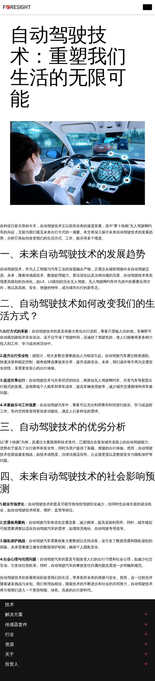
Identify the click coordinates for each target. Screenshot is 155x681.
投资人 (11, 664)
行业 (9, 634)
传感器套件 (16, 624)
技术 (9, 604)
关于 (9, 654)
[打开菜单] (146, 614)
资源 (9, 644)
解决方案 (14, 614)
